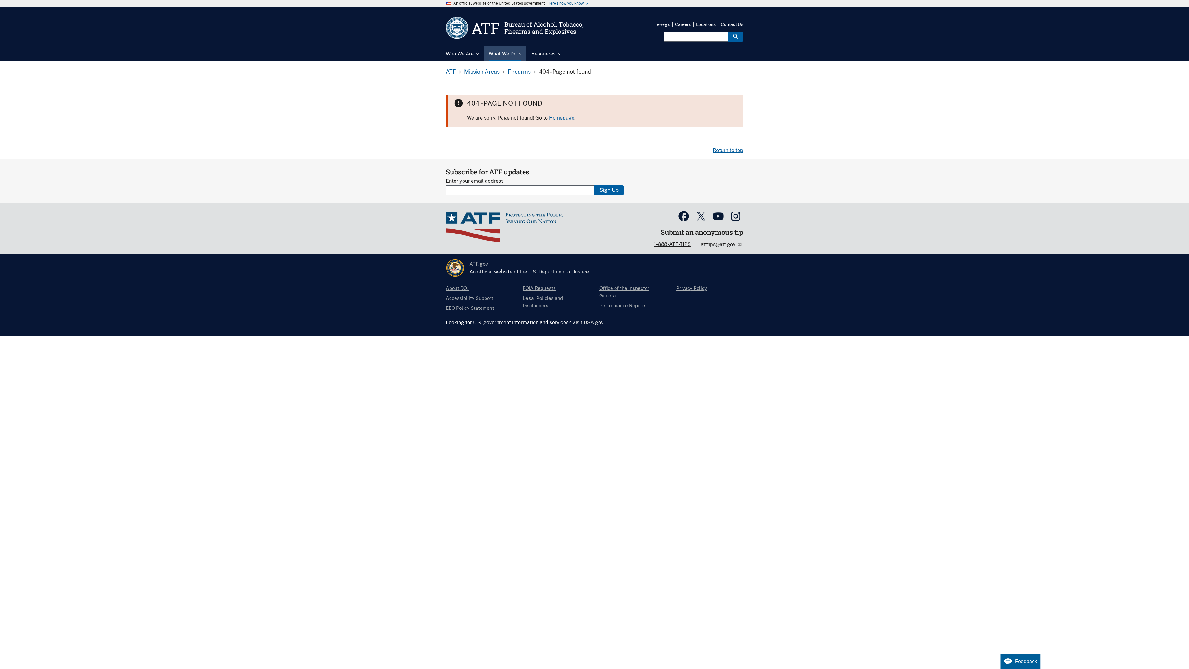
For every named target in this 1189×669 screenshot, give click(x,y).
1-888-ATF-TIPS (672, 244)
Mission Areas (482, 71)
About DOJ (457, 288)
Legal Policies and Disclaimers (543, 301)
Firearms (519, 71)
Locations (706, 24)
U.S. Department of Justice (558, 272)
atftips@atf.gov (719, 244)
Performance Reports (623, 305)
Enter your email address (474, 181)
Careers (683, 24)
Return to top (728, 150)
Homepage (561, 118)
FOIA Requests (539, 288)
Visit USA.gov (587, 323)
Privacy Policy (691, 288)
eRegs (663, 24)
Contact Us (732, 24)
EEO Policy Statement (470, 308)
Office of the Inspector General (624, 292)
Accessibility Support (469, 298)
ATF (451, 71)
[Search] (735, 37)
